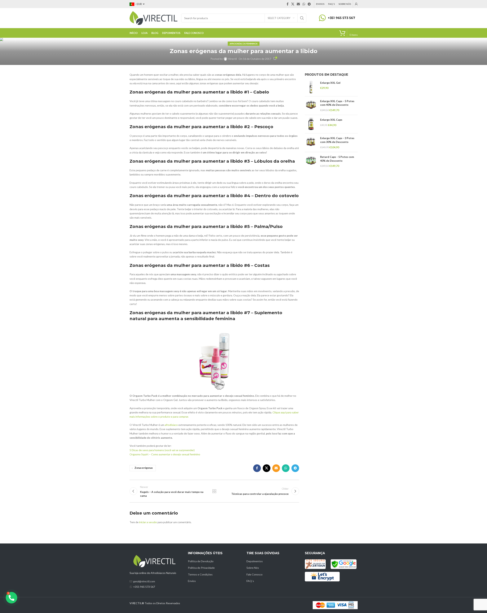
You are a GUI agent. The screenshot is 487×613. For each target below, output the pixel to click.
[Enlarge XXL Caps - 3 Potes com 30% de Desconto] (311, 142)
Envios (192, 581)
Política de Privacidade (201, 567)
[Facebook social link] (287, 4)
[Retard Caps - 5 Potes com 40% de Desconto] (311, 161)
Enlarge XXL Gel (330, 82)
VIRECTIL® (137, 603)
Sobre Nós (252, 567)
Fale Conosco (254, 574)
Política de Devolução (201, 561)
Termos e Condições (200, 574)
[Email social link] (298, 4)
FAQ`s (250, 581)
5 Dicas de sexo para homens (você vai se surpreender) (162, 450)
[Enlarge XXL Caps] (311, 124)
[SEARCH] (302, 18)
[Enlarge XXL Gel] (311, 87)
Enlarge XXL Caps (331, 119)
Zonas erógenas (144, 467)
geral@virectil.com (144, 581)
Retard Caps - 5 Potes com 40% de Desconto (337, 158)
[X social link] (292, 4)
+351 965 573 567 (341, 18)
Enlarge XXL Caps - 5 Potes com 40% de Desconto (337, 103)
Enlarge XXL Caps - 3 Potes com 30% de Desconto (337, 139)
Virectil (232, 58)
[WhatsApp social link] (303, 4)
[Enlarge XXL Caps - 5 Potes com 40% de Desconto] (311, 105)
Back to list (214, 491)
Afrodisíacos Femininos (244, 43)
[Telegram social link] (309, 4)
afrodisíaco (171, 424)
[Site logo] (153, 17)
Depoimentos (254, 561)
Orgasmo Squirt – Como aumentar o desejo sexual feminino (165, 454)
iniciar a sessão (148, 522)
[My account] (356, 4)
